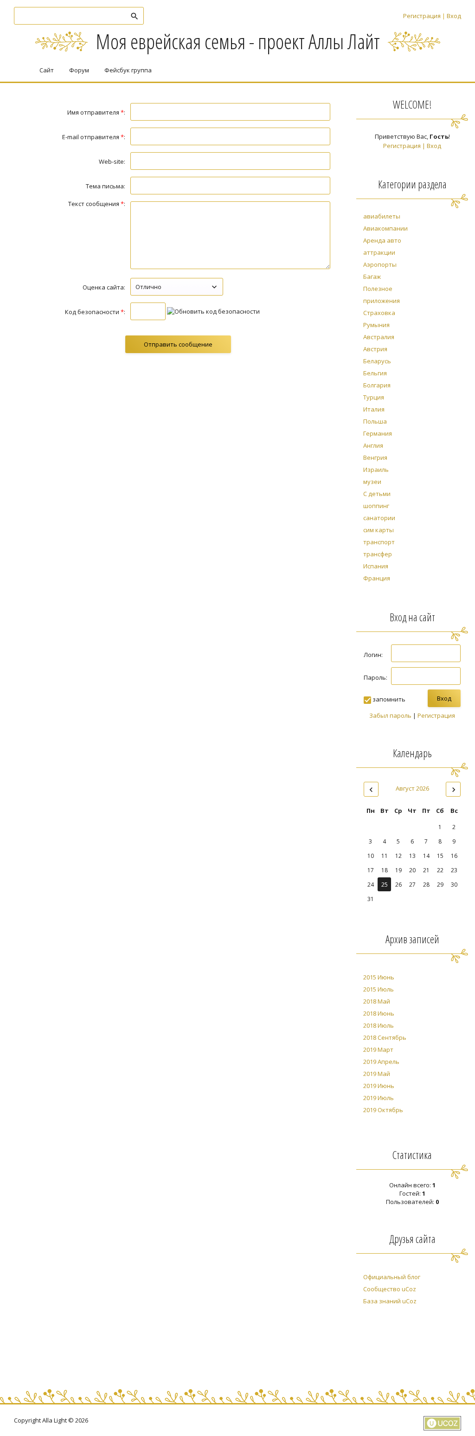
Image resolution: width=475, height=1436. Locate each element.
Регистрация (422, 16)
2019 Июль (378, 1098)
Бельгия (375, 373)
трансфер (377, 554)
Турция (373, 397)
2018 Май (376, 1001)
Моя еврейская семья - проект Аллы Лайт (238, 41)
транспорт (379, 542)
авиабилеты (381, 216)
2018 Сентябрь (384, 1037)
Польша (375, 421)
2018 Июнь (378, 1013)
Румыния (376, 325)
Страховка (379, 313)
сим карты (378, 530)
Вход (454, 16)
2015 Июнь (378, 977)
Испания (375, 566)
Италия (374, 409)
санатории (379, 518)
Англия (373, 445)
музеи (372, 481)
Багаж (372, 276)
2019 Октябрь (383, 1110)
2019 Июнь (378, 1086)
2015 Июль (378, 989)
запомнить (388, 699)
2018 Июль (378, 1025)
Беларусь (377, 361)
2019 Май (376, 1073)
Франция (376, 578)
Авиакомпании (385, 228)
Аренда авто (382, 240)
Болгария (377, 385)
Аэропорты (380, 264)
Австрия (375, 349)
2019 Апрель (381, 1061)
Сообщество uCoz (389, 1289)
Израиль (376, 469)
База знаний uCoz (390, 1301)
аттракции (379, 252)
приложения (381, 300)
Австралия (378, 337)
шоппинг (376, 506)
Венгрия (375, 457)
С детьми (377, 493)
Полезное (377, 288)
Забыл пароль (390, 715)
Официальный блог (391, 1277)
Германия (377, 433)
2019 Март (378, 1049)
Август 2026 (412, 788)
